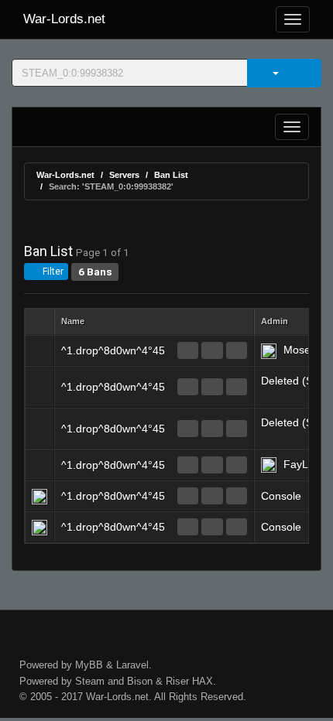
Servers (124, 174)
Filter (52, 271)
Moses (299, 349)
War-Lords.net (64, 19)
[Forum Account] (187, 350)
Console (281, 496)
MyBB (89, 665)
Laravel (132, 665)
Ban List (171, 174)
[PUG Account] (236, 350)
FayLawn (305, 464)
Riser (177, 681)
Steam (90, 681)
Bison (140, 681)
